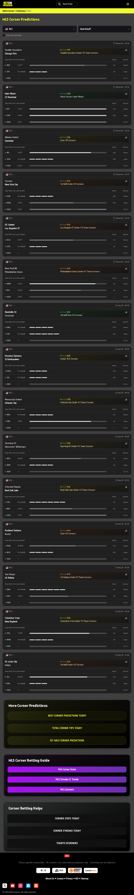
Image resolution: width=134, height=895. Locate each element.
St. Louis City (11, 661)
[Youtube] (12, 885)
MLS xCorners (67, 789)
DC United (9, 224)
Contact (60, 878)
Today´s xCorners (67, 843)
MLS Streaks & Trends (67, 779)
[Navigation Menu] (128, 4)
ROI (76, 878)
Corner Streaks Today (67, 830)
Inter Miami (10, 93)
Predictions (21, 11)
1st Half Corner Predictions (67, 740)
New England (11, 621)
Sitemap (85, 878)
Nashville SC (11, 311)
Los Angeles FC (12, 228)
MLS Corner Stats (67, 769)
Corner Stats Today (67, 818)
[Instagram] (20, 885)
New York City (11, 184)
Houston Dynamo (13, 355)
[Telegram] (28, 885)
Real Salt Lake (11, 490)
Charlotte (9, 140)
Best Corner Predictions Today (67, 715)
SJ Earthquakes (12, 359)
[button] (94, 51)
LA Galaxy (9, 577)
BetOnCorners (8, 11)
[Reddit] (36, 885)
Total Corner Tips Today (67, 728)
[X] (4, 885)
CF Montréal (10, 97)
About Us (50, 878)
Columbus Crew (12, 617)
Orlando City (11, 402)
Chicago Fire (11, 53)
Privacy (69, 878)
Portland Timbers (13, 530)
